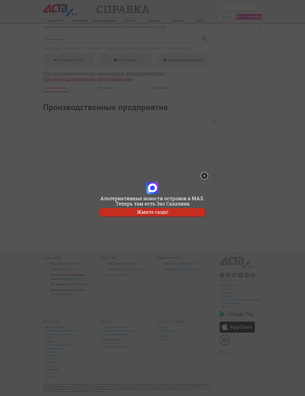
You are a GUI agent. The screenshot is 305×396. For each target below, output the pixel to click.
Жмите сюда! (152, 212)
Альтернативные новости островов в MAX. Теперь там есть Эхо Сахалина (152, 201)
